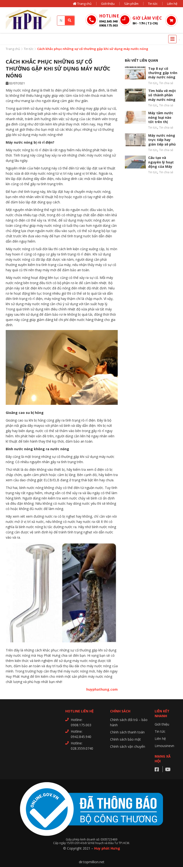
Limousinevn (164, 745)
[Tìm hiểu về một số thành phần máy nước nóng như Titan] (135, 95)
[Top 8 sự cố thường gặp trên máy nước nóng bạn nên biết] (135, 72)
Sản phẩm (131, 3)
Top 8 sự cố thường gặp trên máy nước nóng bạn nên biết (162, 75)
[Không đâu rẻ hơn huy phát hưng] (29, 20)
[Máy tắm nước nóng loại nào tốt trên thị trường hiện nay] (135, 117)
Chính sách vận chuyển (127, 746)
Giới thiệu (108, 3)
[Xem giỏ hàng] (171, 21)
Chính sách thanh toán (127, 732)
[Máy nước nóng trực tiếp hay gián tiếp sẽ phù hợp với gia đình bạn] (135, 139)
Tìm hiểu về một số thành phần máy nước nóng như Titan (162, 97)
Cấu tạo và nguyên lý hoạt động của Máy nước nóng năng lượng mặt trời (162, 166)
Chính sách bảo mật (125, 739)
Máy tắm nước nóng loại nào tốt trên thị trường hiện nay (162, 119)
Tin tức (153, 3)
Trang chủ (84, 3)
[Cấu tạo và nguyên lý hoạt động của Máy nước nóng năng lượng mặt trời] (135, 162)
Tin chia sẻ (166, 83)
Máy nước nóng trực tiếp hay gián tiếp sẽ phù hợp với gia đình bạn (162, 144)
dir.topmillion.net (91, 862)
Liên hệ (172, 3)
